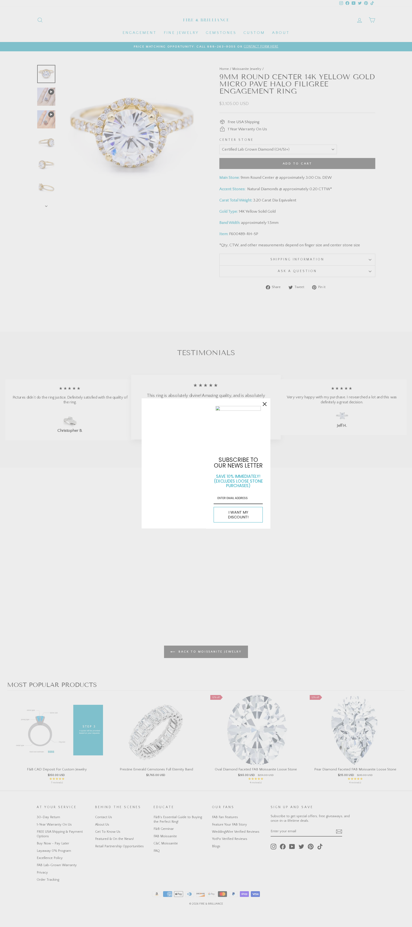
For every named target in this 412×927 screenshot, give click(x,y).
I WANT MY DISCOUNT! (238, 515)
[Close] (264, 404)
